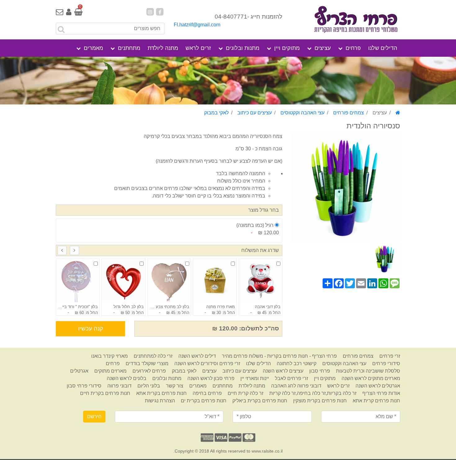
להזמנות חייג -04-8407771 (248, 16)
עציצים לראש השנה (283, 371)
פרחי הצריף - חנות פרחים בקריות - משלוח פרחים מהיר (279, 356)
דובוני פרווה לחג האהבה (296, 385)
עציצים (323, 48)
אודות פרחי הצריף (381, 393)
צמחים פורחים (348, 112)
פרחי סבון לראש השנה (211, 378)
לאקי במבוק (216, 112)
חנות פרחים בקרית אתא (161, 393)
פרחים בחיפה (207, 393)
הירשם (94, 416)
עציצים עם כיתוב (254, 112)
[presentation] (74, 250)
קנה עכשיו (90, 328)
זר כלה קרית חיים (245, 393)
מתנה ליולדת (163, 48)
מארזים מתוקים (110, 371)
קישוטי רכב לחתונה (296, 363)
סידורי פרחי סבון (84, 385)
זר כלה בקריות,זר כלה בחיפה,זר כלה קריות (312, 393)
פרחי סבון (319, 371)
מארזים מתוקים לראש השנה (371, 378)
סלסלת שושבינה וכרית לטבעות (368, 371)
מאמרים (93, 48)
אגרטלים (79, 371)
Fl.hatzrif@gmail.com (197, 24)
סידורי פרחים (386, 363)
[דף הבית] (398, 112)
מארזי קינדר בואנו (109, 356)
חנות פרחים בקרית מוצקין (320, 400)
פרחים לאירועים (149, 371)
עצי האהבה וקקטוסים (302, 112)
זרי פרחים (389, 356)
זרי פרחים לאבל (291, 378)
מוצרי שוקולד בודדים (147, 363)
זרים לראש (198, 48)
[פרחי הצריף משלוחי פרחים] (346, 20)
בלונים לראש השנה (126, 378)
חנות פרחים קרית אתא (376, 400)
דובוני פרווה (119, 385)
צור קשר (174, 385)
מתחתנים (129, 48)
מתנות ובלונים (242, 48)
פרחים (353, 48)
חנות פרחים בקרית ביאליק (259, 400)
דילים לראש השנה (197, 356)
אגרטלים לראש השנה (377, 385)
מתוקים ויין (287, 48)
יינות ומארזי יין (254, 378)
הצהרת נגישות (160, 400)
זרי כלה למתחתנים (153, 356)
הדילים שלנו (382, 48)
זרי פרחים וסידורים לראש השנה (207, 363)
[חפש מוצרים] (61, 29)
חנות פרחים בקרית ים (203, 400)
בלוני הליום (148, 385)
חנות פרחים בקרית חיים (105, 393)
